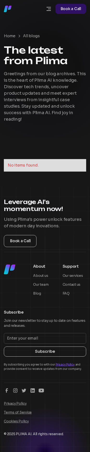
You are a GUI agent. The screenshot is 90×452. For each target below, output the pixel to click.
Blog (37, 293)
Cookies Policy (16, 421)
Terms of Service (18, 412)
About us (40, 275)
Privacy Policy (15, 403)
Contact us (72, 284)
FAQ (66, 293)
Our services (73, 275)
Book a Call (70, 8)
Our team (40, 284)
